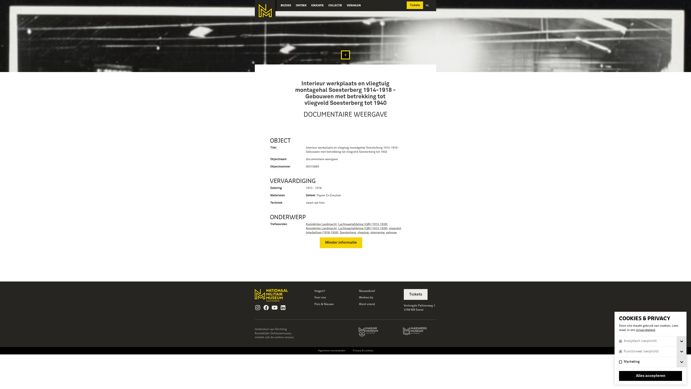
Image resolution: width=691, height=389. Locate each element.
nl (428, 5)
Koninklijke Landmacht (321, 224)
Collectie (335, 5)
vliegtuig (363, 232)
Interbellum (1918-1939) (322, 232)
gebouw (391, 232)
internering (377, 232)
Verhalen (354, 5)
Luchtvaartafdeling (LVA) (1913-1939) (362, 224)
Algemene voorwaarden (331, 350)
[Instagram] (258, 307)
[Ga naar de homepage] (265, 10)
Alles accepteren (650, 376)
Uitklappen (345, 54)
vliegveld (395, 228)
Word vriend (367, 304)
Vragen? (319, 291)
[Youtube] (274, 307)
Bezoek (286, 5)
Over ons (320, 297)
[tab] (682, 341)
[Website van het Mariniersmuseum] (419, 332)
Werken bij (366, 297)
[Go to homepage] (277, 297)
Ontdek (301, 5)
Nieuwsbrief (367, 291)
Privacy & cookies (363, 350)
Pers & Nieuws (324, 304)
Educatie (317, 5)
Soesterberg (348, 232)
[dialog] (651, 348)
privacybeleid (645, 330)
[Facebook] (266, 307)
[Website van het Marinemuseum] (373, 332)
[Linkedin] (283, 307)
